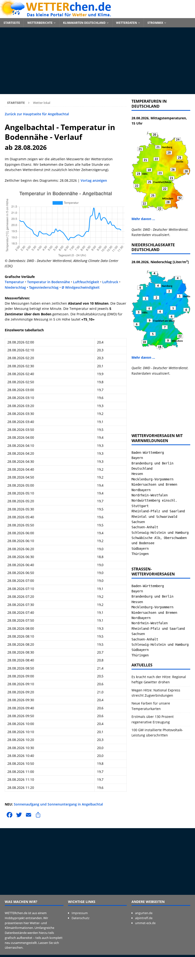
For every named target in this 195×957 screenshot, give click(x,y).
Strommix (155, 23)
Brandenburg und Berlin (152, 463)
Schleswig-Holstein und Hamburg (160, 532)
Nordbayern (141, 490)
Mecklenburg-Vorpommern (152, 479)
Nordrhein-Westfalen (150, 495)
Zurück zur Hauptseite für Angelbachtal (37, 114)
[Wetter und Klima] (97, 15)
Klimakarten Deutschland (84, 23)
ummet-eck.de (145, 923)
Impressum (80, 913)
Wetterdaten (126, 23)
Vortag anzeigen (94, 180)
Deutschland (142, 468)
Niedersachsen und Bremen (154, 484)
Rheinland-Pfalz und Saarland (158, 511)
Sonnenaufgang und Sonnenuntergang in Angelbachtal (58, 804)
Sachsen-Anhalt (145, 527)
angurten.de (143, 913)
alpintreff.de (143, 918)
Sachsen (138, 522)
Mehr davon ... (143, 219)
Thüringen (140, 554)
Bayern (137, 458)
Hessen (137, 474)
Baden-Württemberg (148, 452)
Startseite (12, 23)
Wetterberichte (40, 23)
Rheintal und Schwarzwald (154, 517)
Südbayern (140, 548)
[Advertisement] (97, 60)
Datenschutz (80, 918)
